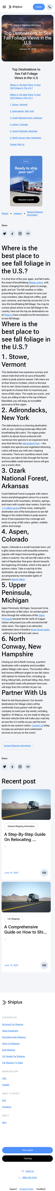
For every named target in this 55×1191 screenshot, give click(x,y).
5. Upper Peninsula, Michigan (23, 131)
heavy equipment (10, 1031)
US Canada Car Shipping (13, 1056)
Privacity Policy (26, 1189)
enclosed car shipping (12, 1024)
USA (4, 1078)
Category (17, 213)
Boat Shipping (8, 1050)
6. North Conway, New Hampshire (25, 138)
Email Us (29, 1171)
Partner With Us (17, 144)
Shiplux (5, 213)
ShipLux (8, 314)
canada (5, 1085)
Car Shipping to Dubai (12, 1062)
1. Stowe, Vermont (18, 104)
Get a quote (27, 1150)
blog (4, 1122)
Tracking (27, 1158)
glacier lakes (18, 579)
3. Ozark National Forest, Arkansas (26, 118)
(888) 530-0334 (29, 1177)
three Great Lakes (40, 629)
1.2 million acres (10, 508)
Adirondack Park (31, 443)
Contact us (37, 725)
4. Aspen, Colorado (19, 124)
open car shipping (10, 1043)
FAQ (4, 1100)
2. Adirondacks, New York (22, 111)
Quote (39, 7)
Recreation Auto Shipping (14, 1037)
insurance (6, 1107)
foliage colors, (36, 282)
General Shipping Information (35, 213)
